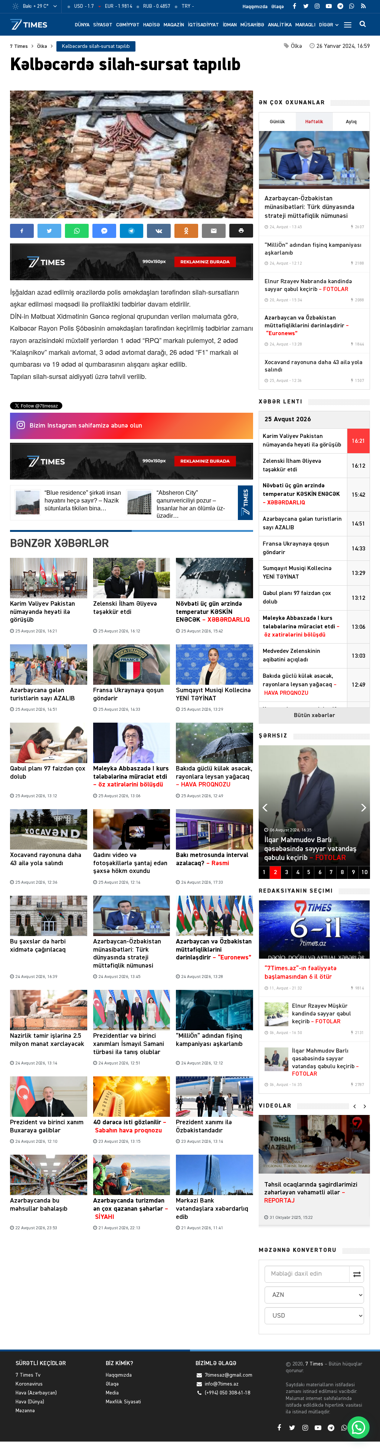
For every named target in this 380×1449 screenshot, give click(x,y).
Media (112, 1393)
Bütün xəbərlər (314, 716)
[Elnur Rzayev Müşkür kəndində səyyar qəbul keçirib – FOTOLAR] (276, 1014)
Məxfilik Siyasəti (123, 1401)
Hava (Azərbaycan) (36, 1393)
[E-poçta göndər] (214, 231)
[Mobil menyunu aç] (347, 24)
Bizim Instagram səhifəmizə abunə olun (86, 425)
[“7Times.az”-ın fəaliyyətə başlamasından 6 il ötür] (314, 929)
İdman (230, 24)
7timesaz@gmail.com (228, 1375)
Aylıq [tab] (351, 121)
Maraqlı (305, 24)
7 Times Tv (28, 1375)
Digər (326, 24)
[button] (241, 231)
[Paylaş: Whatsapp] (77, 231)
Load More (131, 1257)
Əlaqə (277, 6)
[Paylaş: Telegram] (132, 231)
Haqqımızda (255, 6)
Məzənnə (25, 1410)
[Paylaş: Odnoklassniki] (186, 231)
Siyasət (102, 24)
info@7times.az (222, 1384)
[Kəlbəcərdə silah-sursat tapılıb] (131, 154)
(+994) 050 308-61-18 (227, 1393)
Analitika (280, 24)
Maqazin (174, 24)
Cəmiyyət (128, 24)
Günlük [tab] (277, 121)
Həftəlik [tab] (314, 121)
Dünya (82, 24)
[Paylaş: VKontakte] (159, 231)
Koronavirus (29, 1384)
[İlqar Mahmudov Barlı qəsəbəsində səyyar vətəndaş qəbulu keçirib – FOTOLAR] (276, 1059)
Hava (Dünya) (30, 1401)
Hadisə (151, 24)
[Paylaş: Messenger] (104, 231)
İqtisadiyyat (203, 24)
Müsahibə (252, 24)
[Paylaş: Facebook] (22, 231)
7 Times (19, 46)
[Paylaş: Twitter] (49, 231)
